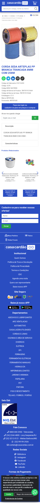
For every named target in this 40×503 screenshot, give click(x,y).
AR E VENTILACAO (20, 321)
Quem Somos (20, 258)
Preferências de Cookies (14, 498)
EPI (20, 350)
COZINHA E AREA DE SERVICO (20, 338)
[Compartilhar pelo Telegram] (8, 78)
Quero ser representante (20, 283)
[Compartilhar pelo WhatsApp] (4, 78)
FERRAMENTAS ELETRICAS (20, 358)
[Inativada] (20, 413)
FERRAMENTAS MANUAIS (20, 362)
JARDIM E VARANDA (20, 375)
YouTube (21, 464)
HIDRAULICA (20, 367)
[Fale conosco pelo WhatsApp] (34, 492)
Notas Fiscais (13, 240)
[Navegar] (2, 173)
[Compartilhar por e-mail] (18, 78)
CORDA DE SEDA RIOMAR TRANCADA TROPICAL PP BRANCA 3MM (10, 175)
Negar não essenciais (24, 494)
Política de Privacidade (20, 266)
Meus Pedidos (12, 236)
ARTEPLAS (10, 98)
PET (20, 383)
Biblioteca (21, 454)
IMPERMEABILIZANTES (20, 371)
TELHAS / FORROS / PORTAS (20, 395)
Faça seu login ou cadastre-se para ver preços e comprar (20, 106)
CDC (20, 274)
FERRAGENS (20, 354)
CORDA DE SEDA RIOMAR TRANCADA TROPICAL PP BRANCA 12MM (30, 175)
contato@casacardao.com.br (21, 445)
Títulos (30, 236)
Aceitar (8, 494)
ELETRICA (20, 346)
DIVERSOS (20, 342)
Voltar (35, 15)
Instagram (21, 457)
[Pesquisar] (36, 8)
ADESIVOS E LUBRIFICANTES (20, 317)
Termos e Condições (20, 270)
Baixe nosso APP (20, 287)
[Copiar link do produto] (22, 78)
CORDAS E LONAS (20, 334)
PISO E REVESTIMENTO (20, 391)
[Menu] (3, 3)
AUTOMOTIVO (20, 326)
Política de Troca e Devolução (20, 262)
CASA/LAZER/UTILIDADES (20, 330)
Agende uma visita (20, 278)
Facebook (21, 461)
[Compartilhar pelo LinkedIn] (13, 78)
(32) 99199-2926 (21, 442)
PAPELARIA (20, 379)
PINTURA (20, 387)
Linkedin (21, 467)
